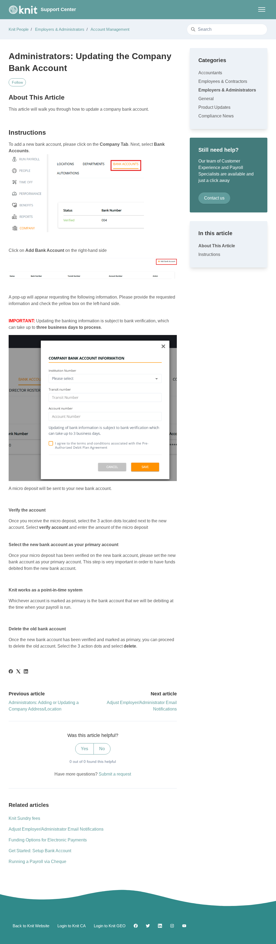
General (206, 98)
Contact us (214, 198)
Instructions (209, 254)
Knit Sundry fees (24, 818)
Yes (84, 748)
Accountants (210, 72)
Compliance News (216, 116)
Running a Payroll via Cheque (37, 861)
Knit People (19, 29)
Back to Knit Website (31, 925)
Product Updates (214, 107)
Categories (212, 60)
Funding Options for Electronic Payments (48, 840)
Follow (17, 82)
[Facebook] (11, 672)
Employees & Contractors (222, 81)
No (102, 748)
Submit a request (115, 774)
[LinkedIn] (26, 672)
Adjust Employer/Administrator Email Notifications (56, 829)
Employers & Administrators (59, 29)
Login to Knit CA (71, 925)
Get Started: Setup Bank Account (40, 850)
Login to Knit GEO (110, 925)
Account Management (110, 29)
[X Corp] (18, 672)
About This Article (216, 245)
